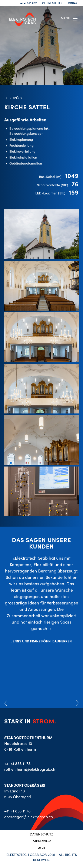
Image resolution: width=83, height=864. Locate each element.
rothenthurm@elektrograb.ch (29, 769)
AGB (41, 848)
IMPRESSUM (42, 841)
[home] (21, 18)
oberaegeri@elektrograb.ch (28, 816)
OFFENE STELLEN (52, 3)
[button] (70, 18)
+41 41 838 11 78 (28, 3)
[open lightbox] (41, 234)
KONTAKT (73, 3)
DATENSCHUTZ (41, 834)
